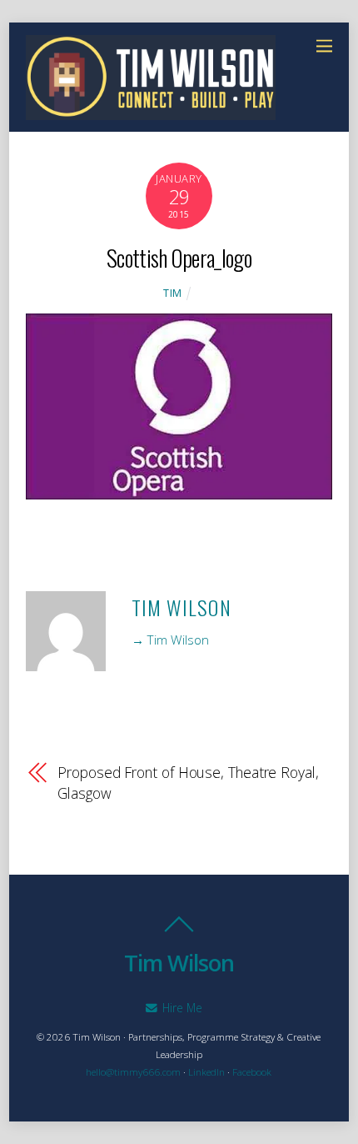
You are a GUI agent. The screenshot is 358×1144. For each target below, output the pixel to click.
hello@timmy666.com (133, 1072)
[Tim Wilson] (151, 111)
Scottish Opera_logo (179, 257)
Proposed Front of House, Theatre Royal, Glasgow (188, 782)
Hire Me (180, 1008)
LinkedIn (206, 1072)
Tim (172, 293)
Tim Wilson (181, 607)
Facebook (251, 1072)
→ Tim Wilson (170, 639)
